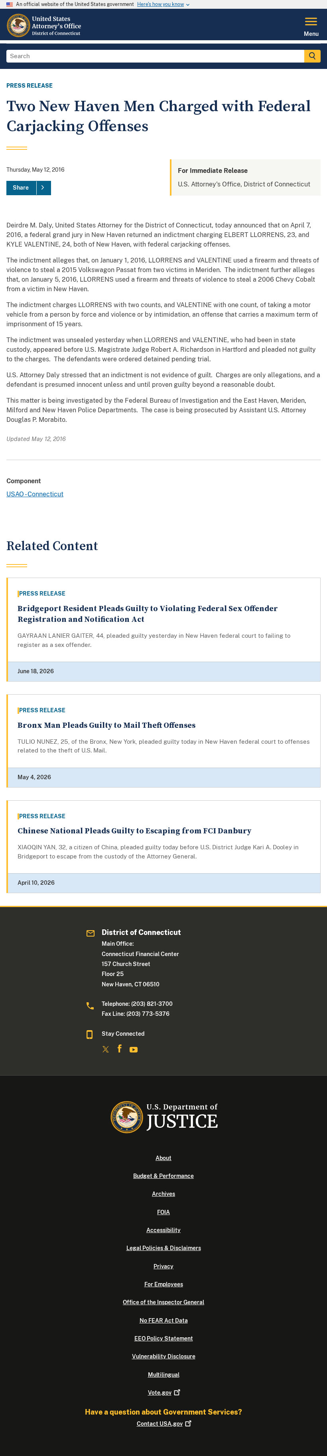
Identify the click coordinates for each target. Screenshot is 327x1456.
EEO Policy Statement (163, 1338)
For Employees (163, 1284)
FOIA (163, 1212)
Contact (160, 1424)
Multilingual (163, 1375)
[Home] (44, 35)
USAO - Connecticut (34, 494)
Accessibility (163, 1230)
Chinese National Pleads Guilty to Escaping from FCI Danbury (134, 831)
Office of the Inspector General (163, 1302)
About (163, 1158)
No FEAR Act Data (164, 1320)
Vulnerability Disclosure (163, 1356)
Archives (163, 1194)
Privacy (163, 1266)
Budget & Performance (163, 1176)
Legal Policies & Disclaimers (163, 1248)
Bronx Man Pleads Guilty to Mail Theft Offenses (106, 726)
